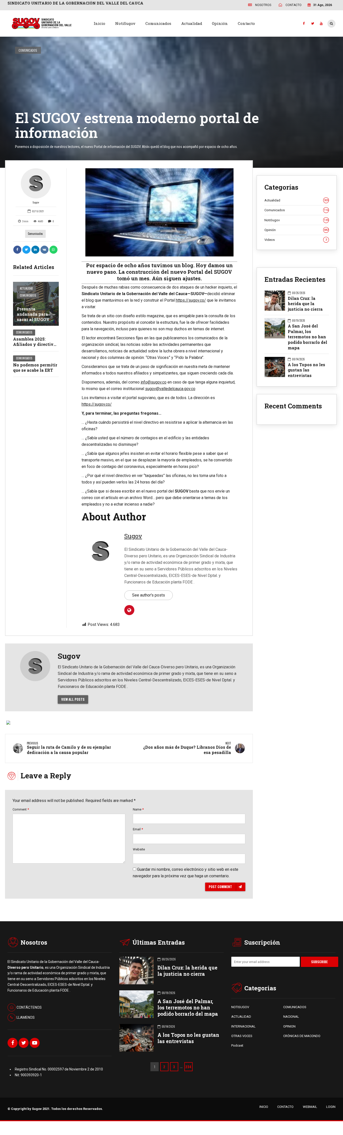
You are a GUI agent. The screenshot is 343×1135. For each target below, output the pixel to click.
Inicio (99, 23)
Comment (21, 809)
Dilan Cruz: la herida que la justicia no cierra (305, 304)
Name (138, 809)
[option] (159, 212)
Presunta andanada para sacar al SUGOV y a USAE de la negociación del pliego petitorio (35, 322)
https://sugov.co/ (191, 300)
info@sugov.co (153, 382)
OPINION (289, 1026)
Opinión (220, 23)
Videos (295, 240)
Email (138, 829)
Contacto (246, 23)
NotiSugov (125, 23)
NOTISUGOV (240, 1007)
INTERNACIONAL (243, 1026)
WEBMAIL (310, 1107)
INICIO (263, 1107)
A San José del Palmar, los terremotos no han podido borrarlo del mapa (307, 336)
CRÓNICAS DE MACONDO (301, 1036)
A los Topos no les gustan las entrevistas (306, 370)
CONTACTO (285, 1107)
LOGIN (330, 1107)
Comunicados (158, 23)
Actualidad (191, 23)
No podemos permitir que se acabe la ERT (35, 367)
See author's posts (148, 595)
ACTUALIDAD (241, 1016)
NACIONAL (291, 1016)
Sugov (36, 202)
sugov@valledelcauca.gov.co (170, 388)
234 (188, 1066)
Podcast (237, 1045)
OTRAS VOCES (241, 1036)
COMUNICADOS (294, 1007)
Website (139, 849)
